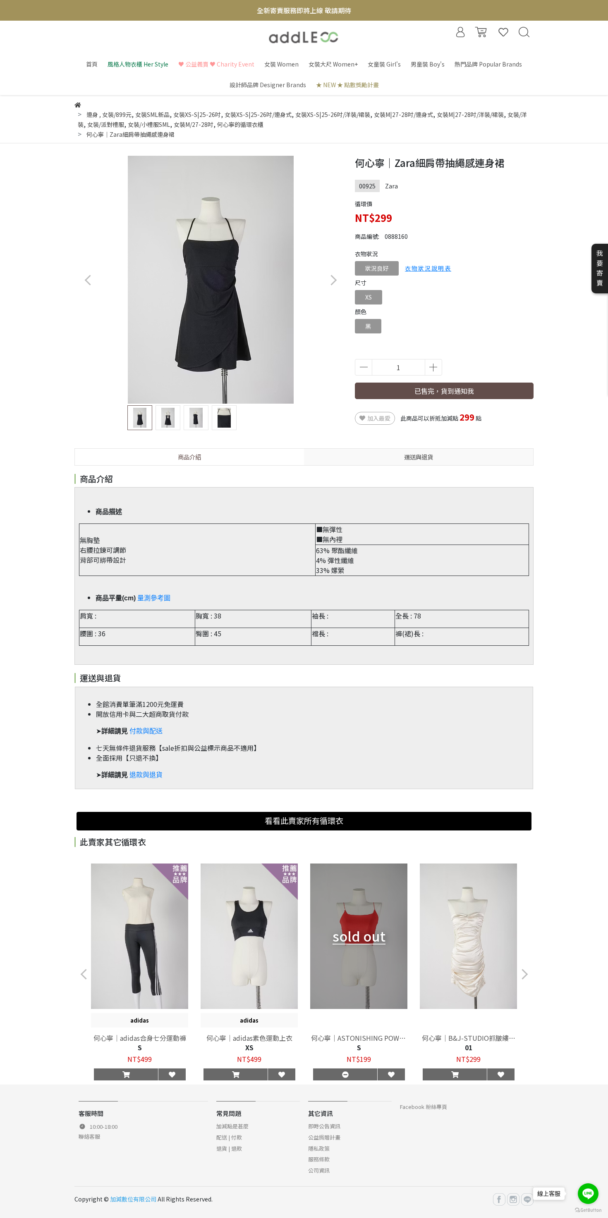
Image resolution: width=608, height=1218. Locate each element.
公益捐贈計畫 (324, 1137)
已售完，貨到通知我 (444, 391)
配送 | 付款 (229, 1137)
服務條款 (319, 1159)
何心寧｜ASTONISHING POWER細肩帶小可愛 (359, 1038)
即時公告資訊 (324, 1126)
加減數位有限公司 (133, 1199)
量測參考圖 (153, 598)
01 (468, 1047)
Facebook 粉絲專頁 (423, 1107)
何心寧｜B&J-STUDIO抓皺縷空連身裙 (468, 1038)
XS (368, 297)
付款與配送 (146, 731)
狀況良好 (376, 268)
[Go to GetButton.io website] (588, 1209)
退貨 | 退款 (229, 1148)
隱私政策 (319, 1148)
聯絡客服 (89, 1136)
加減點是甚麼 (232, 1126)
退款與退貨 (146, 774)
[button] (333, 280)
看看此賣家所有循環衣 (304, 820)
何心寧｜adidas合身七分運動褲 (139, 1038)
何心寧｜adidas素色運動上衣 (249, 1038)
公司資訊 (319, 1170)
